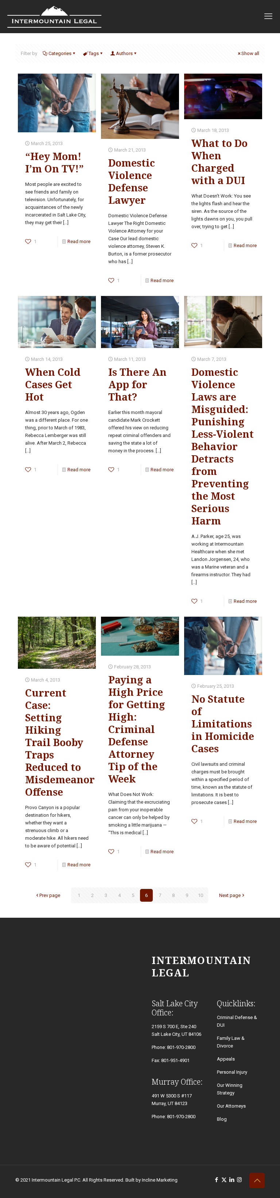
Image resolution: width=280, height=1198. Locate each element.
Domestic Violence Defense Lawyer (131, 181)
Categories (59, 53)
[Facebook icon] (216, 1179)
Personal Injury (232, 1072)
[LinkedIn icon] (231, 1179)
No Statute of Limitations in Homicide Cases (222, 723)
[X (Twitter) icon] (224, 1179)
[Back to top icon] (257, 1180)
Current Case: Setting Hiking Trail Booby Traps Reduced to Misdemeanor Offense (60, 742)
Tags (94, 53)
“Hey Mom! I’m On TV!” (54, 162)
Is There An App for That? (137, 384)
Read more (78, 241)
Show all (250, 53)
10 (200, 895)
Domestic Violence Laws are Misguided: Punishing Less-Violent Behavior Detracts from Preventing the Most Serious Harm (222, 446)
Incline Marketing (160, 1180)
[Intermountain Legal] (54, 16)
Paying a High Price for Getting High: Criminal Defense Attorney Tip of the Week (136, 729)
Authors (124, 53)
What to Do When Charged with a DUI (219, 161)
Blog (222, 1119)
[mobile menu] (268, 16)
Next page (230, 895)
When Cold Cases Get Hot (53, 384)
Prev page (49, 895)
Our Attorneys (231, 1106)
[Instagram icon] (239, 1179)
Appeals (226, 1059)
